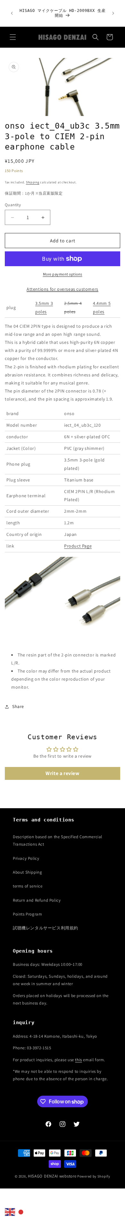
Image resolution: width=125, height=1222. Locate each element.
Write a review (62, 773)
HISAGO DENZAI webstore (52, 1176)
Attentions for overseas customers (62, 289)
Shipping (32, 182)
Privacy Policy (26, 858)
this (78, 1059)
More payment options (62, 274)
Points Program (27, 914)
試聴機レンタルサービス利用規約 (45, 928)
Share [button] (18, 706)
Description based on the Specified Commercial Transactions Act (57, 840)
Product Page (78, 546)
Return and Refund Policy (37, 900)
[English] (10, 1212)
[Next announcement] (113, 13)
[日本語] (21, 1212)
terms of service (28, 886)
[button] (13, 37)
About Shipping (27, 872)
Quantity (13, 205)
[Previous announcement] (12, 13)
